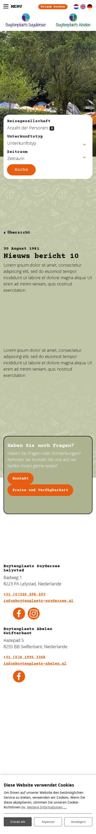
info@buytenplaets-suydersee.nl (38, 601)
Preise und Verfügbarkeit (40, 490)
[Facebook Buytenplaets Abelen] (19, 676)
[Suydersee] (26, 20)
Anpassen (48, 822)
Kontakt (20, 478)
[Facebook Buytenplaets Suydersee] (19, 613)
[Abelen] (73, 20)
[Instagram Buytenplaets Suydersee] (33, 613)
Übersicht (18, 232)
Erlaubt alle (17, 822)
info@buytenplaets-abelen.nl (34, 664)
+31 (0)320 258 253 (24, 594)
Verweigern (78, 822)
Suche (21, 169)
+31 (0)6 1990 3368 (24, 657)
